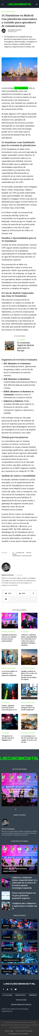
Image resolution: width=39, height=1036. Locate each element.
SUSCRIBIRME (14, 552)
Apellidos (10, 527)
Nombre (9, 519)
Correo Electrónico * (14, 511)
